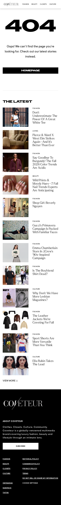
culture (52, 4)
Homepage (30, 70)
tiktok (6, 493)
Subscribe (20, 446)
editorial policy (31, 459)
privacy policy (30, 468)
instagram (8, 483)
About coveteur (13, 421)
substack (7, 488)
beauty (34, 4)
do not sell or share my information (40, 478)
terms (25, 473)
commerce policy (31, 464)
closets (43, 4)
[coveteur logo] (11, 4)
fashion (25, 4)
